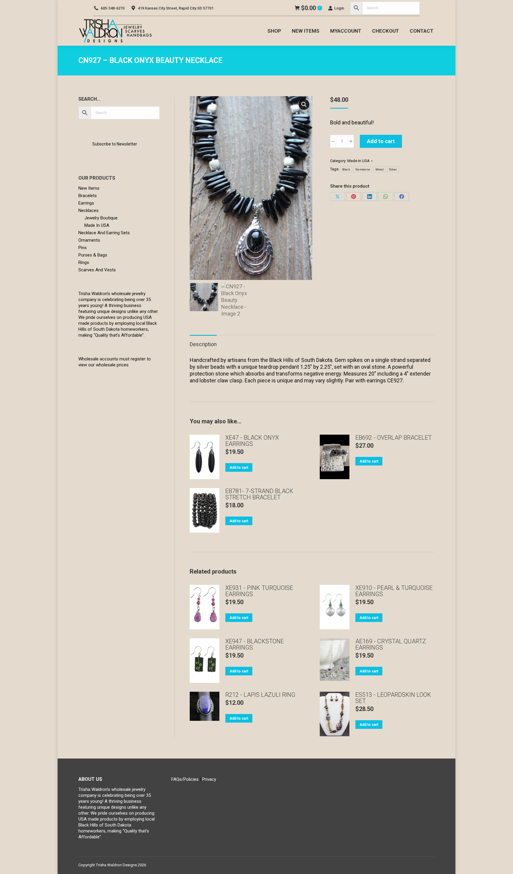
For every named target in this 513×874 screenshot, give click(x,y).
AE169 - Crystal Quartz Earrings (390, 644)
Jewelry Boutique (101, 218)
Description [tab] (203, 344)
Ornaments (89, 240)
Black (346, 169)
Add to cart (381, 141)
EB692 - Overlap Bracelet (393, 438)
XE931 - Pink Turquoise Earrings (259, 591)
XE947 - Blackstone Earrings (254, 644)
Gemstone (362, 169)
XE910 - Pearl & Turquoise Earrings (394, 591)
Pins (82, 247)
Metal (380, 169)
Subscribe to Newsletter (114, 144)
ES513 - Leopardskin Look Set (393, 698)
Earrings (86, 203)
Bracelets (87, 195)
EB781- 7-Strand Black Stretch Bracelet (259, 494)
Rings (83, 262)
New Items (88, 188)
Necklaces (88, 210)
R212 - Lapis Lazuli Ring (260, 695)
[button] (304, 104)
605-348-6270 (112, 8)
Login (339, 8)
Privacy (209, 779)
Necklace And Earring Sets (104, 232)
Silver (393, 169)
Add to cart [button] (238, 468)
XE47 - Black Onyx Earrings (252, 441)
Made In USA (358, 161)
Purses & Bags (92, 255)
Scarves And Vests (97, 270)
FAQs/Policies (185, 779)
